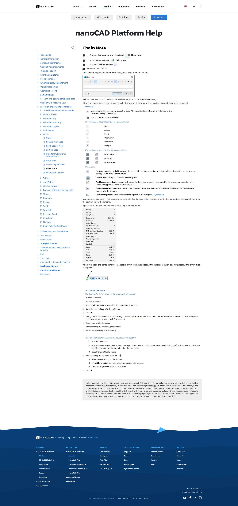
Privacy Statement (123, 498)
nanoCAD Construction (78, 468)
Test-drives (124, 17)
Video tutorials (103, 17)
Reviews (180, 468)
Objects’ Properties (49, 86)
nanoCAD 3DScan (43, 481)
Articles (141, 17)
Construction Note (54, 142)
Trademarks (45, 55)
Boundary (47, 198)
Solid (45, 206)
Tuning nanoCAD (48, 71)
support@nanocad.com (192, 492)
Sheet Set (44, 258)
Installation (129, 464)
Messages (44, 274)
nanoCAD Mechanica (77, 464)
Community (123, 6)
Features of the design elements (58, 190)
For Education (105, 464)
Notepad (47, 222)
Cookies (146, 498)
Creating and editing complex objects (57, 98)
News (179, 460)
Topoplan (43, 477)
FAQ (126, 460)
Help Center (158, 17)
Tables (46, 178)
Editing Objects (47, 94)
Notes (46, 134)
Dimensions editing (52, 122)
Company (140, 6)
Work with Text (50, 114)
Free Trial (103, 460)
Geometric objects (48, 90)
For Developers (106, 468)
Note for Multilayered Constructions (56, 155)
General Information (49, 59)
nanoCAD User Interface (51, 63)
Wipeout (47, 210)
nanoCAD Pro (74, 460)
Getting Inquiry (50, 186)
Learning (107, 6)
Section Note (52, 150)
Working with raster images (53, 102)
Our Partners (182, 464)
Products (77, 6)
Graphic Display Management (54, 82)
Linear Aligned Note (55, 164)
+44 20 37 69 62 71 (194, 488)
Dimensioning (49, 118)
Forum (127, 456)
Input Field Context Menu (55, 226)
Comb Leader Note (54, 146)
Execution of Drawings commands (56, 106)
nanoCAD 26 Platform (45, 451)
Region (46, 202)
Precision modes (48, 78)
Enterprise (70, 481)
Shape (46, 194)
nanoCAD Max (74, 473)
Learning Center (81, 17)
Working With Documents (52, 67)
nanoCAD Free (42, 486)
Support (92, 6)
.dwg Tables (48, 182)
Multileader (48, 130)
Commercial (105, 451)
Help (153, 464)
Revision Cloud (50, 214)
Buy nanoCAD (158, 6)
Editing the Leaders (55, 172)
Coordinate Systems (49, 75)
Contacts (180, 456)
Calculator (48, 218)
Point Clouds (46, 239)
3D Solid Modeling (46, 460)
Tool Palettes (46, 235)
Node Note (51, 160)
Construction (44, 468)
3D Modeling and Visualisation (54, 231)
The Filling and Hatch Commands (58, 110)
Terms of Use (137, 498)
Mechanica (43, 464)
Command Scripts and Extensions (55, 262)
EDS (42, 254)
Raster (41, 473)
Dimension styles (51, 126)
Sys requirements (131, 468)
